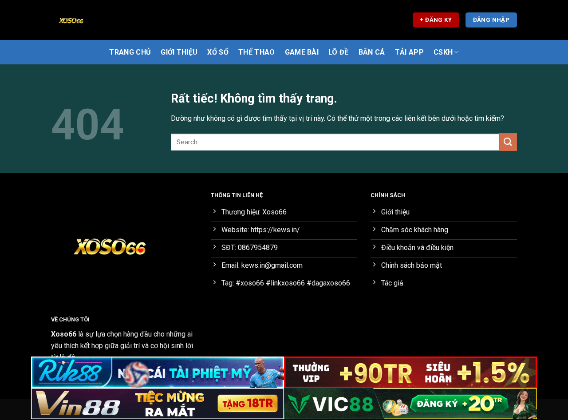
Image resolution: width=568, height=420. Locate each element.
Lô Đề (338, 52)
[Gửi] (508, 142)
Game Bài (302, 52)
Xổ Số (218, 52)
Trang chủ (130, 52)
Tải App (409, 52)
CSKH (443, 52)
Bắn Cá (372, 52)
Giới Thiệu (179, 52)
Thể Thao (256, 52)
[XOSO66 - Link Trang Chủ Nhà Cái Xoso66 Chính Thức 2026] (95, 20)
